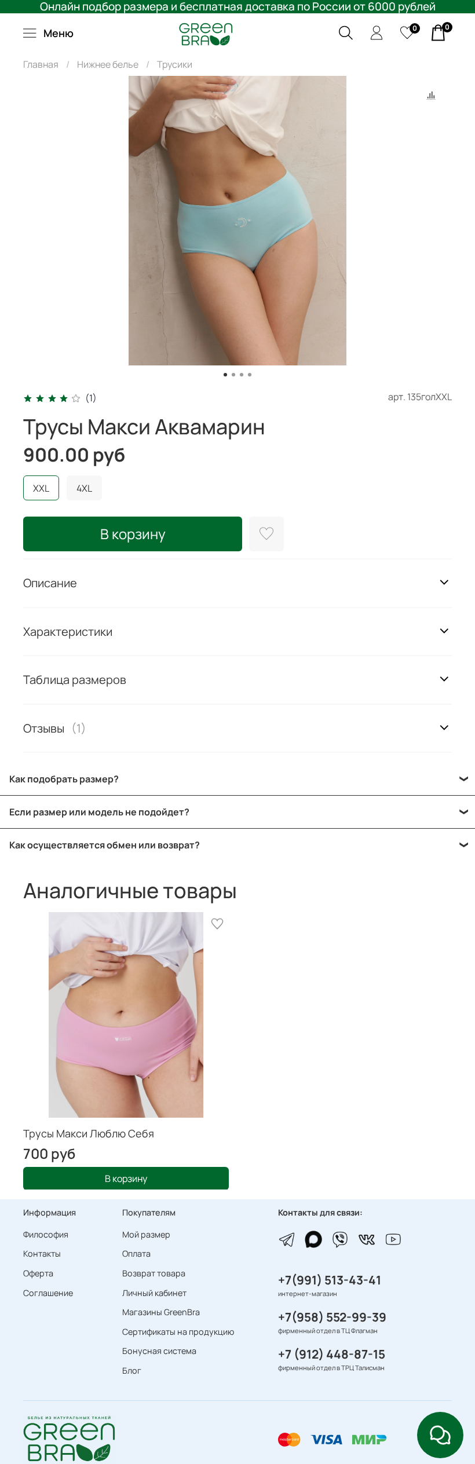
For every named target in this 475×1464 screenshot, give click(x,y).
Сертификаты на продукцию (178, 1331)
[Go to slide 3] (241, 374)
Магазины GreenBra (161, 1311)
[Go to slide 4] (249, 374)
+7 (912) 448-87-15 (331, 1354)
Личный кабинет (154, 1292)
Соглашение (48, 1292)
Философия (45, 1234)
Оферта (38, 1273)
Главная (41, 64)
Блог (131, 1370)
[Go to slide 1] (225, 374)
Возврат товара (153, 1273)
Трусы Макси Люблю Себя (88, 1133)
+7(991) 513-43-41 (329, 1280)
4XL (84, 488)
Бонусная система (159, 1350)
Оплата (136, 1253)
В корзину (126, 1178)
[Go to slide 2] (233, 374)
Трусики (174, 64)
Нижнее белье (107, 64)
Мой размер (146, 1234)
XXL (41, 488)
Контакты (42, 1253)
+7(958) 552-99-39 (332, 1317)
